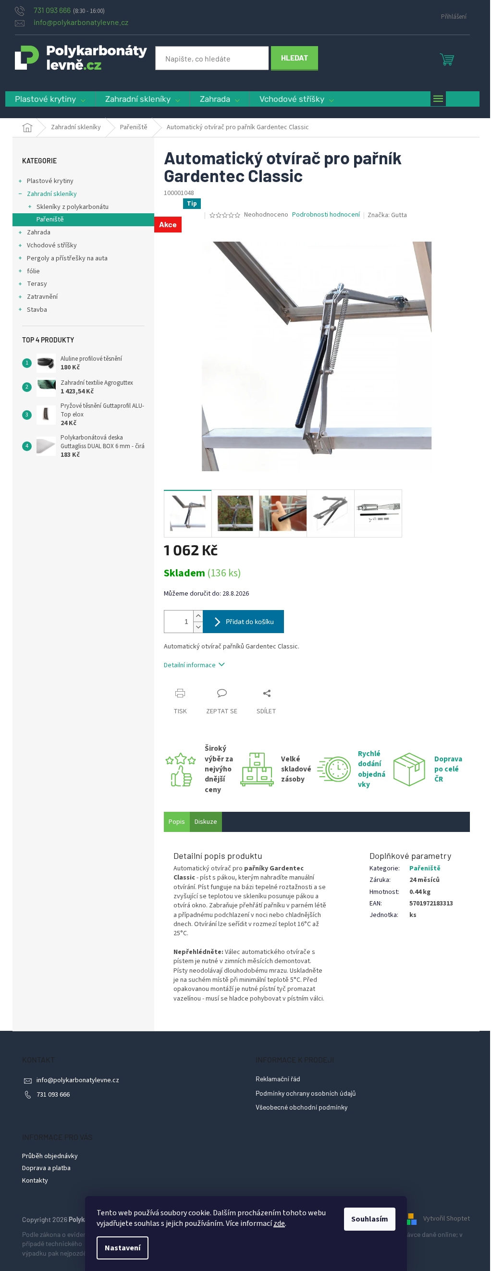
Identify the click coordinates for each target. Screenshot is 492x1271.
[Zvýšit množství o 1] (198, 616)
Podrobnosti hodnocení (326, 215)
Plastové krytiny (50, 181)
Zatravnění (42, 297)
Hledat (294, 57)
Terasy (37, 284)
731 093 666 (53, 1095)
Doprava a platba (46, 1168)
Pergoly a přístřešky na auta (67, 258)
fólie (33, 271)
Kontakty (35, 1180)
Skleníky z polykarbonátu (73, 207)
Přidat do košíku (250, 621)
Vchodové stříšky (52, 245)
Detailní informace (190, 665)
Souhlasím (369, 1219)
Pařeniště (50, 219)
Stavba (37, 310)
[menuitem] (50, 99)
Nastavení (122, 1248)
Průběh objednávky (50, 1156)
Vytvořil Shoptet (446, 1219)
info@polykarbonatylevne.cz (78, 1080)
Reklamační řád (278, 1079)
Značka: (387, 215)
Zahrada (38, 232)
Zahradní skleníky (52, 194)
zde (279, 1223)
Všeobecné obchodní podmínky (301, 1107)
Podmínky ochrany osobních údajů (306, 1093)
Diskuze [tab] (206, 822)
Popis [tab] (177, 822)
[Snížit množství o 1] (198, 627)
